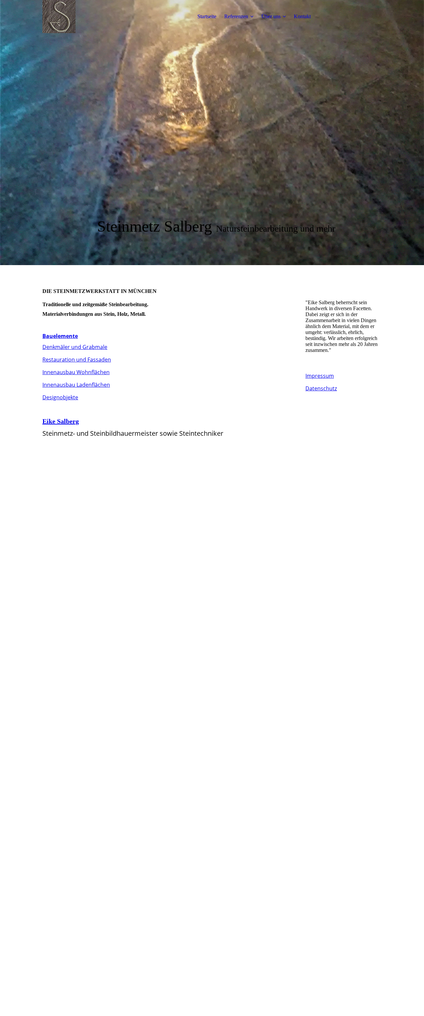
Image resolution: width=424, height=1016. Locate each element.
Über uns (271, 16)
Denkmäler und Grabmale (74, 347)
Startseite (206, 16)
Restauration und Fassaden (76, 359)
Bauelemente (60, 336)
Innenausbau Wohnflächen (76, 372)
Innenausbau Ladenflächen (76, 384)
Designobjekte (60, 397)
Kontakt (302, 16)
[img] (83, 16)
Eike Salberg (60, 421)
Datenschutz (321, 388)
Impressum (319, 375)
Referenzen (236, 16)
